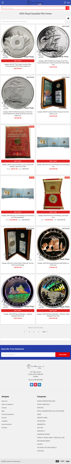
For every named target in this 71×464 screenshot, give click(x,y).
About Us (4, 401)
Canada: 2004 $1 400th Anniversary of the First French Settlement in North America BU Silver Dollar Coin (53, 62)
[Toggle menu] (2, 2)
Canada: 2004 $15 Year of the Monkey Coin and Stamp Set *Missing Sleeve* (17, 216)
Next (44, 332)
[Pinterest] (35, 384)
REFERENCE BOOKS (43, 441)
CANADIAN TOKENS (43, 434)
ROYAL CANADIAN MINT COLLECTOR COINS (50, 411)
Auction (4, 417)
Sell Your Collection (7, 404)
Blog (3, 411)
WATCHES (40, 407)
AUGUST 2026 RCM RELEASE (46, 401)
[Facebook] (31, 384)
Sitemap (4, 427)
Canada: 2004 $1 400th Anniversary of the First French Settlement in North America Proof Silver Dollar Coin (18, 113)
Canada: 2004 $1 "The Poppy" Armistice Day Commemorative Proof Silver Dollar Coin (17, 65)
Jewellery (4, 421)
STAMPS (39, 444)
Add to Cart (17, 61)
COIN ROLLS (41, 431)
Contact (4, 407)
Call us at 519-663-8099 (35, 380)
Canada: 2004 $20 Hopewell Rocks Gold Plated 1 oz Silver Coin (53, 264)
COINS (39, 414)
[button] (68, 18)
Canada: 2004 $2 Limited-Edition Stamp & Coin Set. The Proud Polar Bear (18, 264)
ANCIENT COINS (42, 417)
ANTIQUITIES (41, 421)
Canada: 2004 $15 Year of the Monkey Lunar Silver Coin (53, 216)
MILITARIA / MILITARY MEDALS (46, 447)
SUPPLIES (40, 451)
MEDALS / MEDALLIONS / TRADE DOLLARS (50, 437)
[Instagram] (39, 384)
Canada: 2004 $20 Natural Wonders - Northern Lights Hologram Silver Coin (53, 315)
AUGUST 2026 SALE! (43, 404)
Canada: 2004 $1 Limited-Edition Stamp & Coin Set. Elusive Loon (53, 112)
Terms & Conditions (8, 414)
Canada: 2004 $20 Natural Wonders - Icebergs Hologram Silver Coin (18, 315)
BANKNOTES (41, 424)
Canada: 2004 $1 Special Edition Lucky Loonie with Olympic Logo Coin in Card (17, 165)
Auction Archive (7, 424)
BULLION (40, 427)
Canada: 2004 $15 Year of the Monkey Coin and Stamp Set (53, 165)
